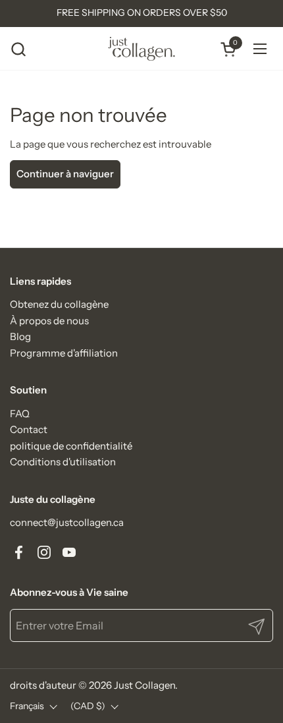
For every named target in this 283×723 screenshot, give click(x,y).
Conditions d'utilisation (63, 461)
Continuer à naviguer (65, 173)
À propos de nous (49, 320)
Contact (28, 429)
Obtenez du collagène (59, 304)
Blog (20, 336)
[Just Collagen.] (142, 49)
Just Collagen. (146, 685)
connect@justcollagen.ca (67, 522)
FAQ (20, 413)
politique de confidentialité (71, 446)
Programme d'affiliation (64, 353)
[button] (18, 49)
